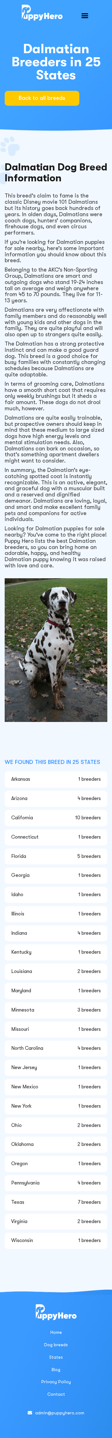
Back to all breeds (42, 98)
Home (56, 1332)
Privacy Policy (56, 1381)
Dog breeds (56, 1344)
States (56, 1357)
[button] (85, 16)
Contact (56, 1394)
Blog (56, 1369)
